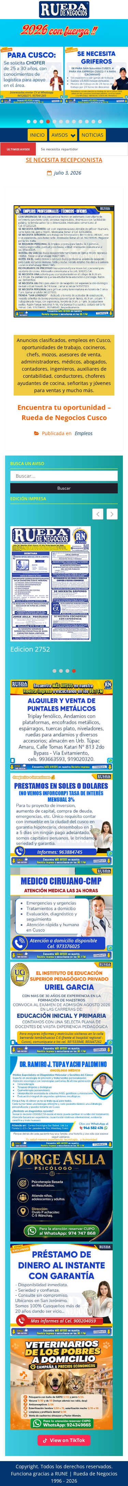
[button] (112, 514)
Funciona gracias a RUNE (39, 1473)
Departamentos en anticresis (65, 149)
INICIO (37, 135)
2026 (71, 1480)
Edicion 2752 (30, 649)
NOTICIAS (92, 135)
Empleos (84, 433)
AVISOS (60, 135)
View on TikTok (67, 1440)
